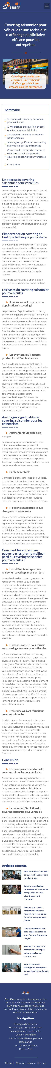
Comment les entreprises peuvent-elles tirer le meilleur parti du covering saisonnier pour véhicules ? (26, 155)
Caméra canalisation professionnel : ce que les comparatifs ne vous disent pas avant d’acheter (36, 893)
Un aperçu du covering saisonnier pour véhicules (25, 121)
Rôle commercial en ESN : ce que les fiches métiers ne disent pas (36, 874)
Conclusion (13, 164)
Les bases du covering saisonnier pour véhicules (25, 136)
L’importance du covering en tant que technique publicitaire (25, 128)
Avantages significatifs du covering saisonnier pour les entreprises (26, 144)
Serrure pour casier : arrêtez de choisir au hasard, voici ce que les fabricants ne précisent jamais (35, 914)
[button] (47, 6)
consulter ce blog (35, 283)
